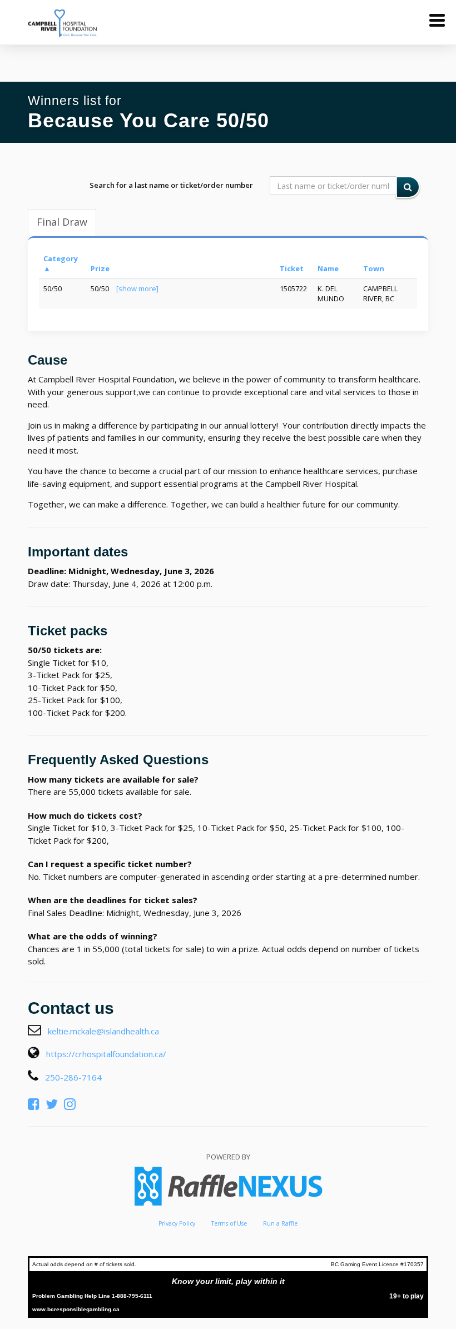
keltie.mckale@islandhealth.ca (103, 1031)
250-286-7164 (73, 1077)
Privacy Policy (176, 1223)
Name (328, 268)
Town (373, 268)
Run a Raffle (280, 1223)
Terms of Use (229, 1223)
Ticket (292, 268)
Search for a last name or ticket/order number (171, 185)
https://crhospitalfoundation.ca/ (106, 1053)
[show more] (137, 288)
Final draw (62, 221)
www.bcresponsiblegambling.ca (76, 1309)
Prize (100, 268)
